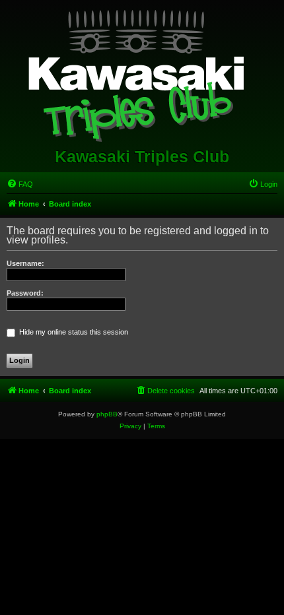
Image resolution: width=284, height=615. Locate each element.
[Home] (142, 73)
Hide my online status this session (72, 332)
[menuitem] (20, 184)
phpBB (107, 414)
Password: (25, 293)
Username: (25, 263)
